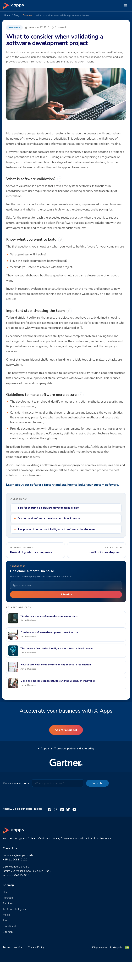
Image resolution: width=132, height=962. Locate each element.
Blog (16, 15)
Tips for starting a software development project (49, 507)
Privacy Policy (36, 947)
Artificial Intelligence (15, 909)
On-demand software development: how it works (49, 518)
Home (7, 15)
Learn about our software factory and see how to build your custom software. (62, 485)
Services (8, 903)
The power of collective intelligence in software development (57, 529)
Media (6, 915)
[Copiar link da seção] (59, 179)
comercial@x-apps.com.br (18, 855)
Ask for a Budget (66, 730)
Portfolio (8, 898)
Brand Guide (10, 926)
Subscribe (66, 594)
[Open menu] (125, 5)
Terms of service (13, 947)
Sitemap (8, 932)
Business (27, 15)
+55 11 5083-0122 (15, 859)
